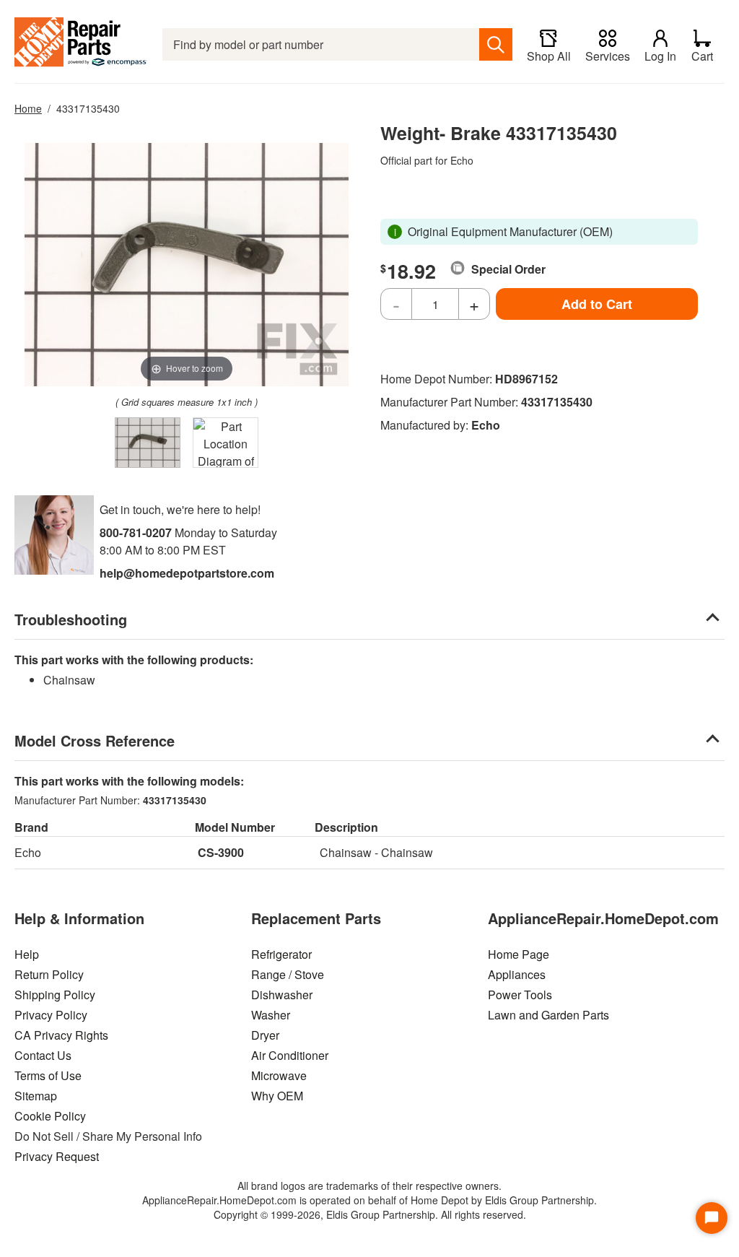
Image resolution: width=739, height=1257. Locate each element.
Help (26, 954)
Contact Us (42, 1055)
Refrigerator (281, 954)
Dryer (265, 1035)
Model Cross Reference (94, 740)
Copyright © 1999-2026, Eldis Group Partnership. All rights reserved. (370, 1214)
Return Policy (49, 974)
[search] (495, 44)
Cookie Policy (50, 1116)
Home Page (518, 954)
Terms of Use (48, 1075)
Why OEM (277, 1095)
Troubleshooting (70, 619)
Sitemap (35, 1095)
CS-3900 (221, 852)
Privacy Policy (50, 1014)
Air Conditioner (289, 1055)
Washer (270, 1014)
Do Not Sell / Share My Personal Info (108, 1136)
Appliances (517, 974)
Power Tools (520, 994)
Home (28, 108)
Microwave (279, 1075)
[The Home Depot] (81, 44)
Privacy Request (56, 1156)
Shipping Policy (54, 994)
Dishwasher (281, 994)
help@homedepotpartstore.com (187, 573)
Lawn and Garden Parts (548, 1014)
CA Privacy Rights (61, 1035)
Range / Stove (287, 974)
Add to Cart (596, 304)
